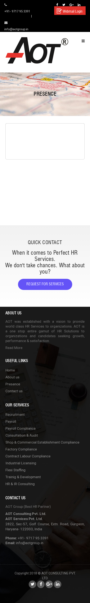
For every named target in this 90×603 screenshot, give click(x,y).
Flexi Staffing (15, 470)
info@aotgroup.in (29, 543)
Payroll (10, 421)
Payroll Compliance (20, 428)
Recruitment (15, 414)
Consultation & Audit (21, 435)
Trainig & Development (23, 477)
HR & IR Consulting (20, 484)
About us (12, 377)
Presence (12, 384)
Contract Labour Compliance (27, 456)
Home (10, 370)
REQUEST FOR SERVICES (45, 284)
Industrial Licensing (20, 463)
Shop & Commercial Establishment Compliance (42, 442)
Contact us (14, 391)
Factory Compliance (21, 449)
